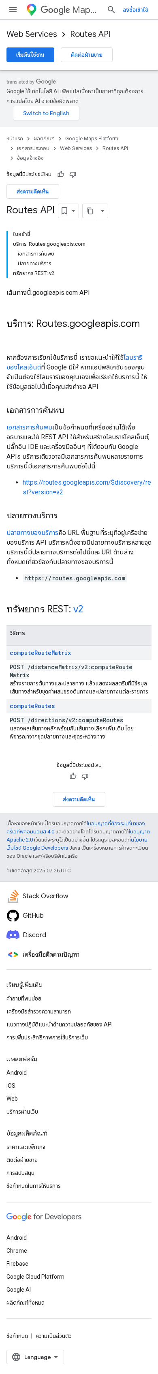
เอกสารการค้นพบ (29, 427)
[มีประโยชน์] (61, 174)
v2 (78, 609)
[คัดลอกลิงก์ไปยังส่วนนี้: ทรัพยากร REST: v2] (91, 610)
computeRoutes (32, 706)
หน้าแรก (14, 138)
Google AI (18, 1289)
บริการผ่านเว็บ (22, 1111)
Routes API (90, 34)
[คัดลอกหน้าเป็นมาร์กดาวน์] (90, 211)
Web (12, 1098)
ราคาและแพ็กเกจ (25, 1147)
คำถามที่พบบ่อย (23, 998)
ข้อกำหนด (17, 1336)
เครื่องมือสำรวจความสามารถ (38, 1011)
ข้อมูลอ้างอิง (30, 158)
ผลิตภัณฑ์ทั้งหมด (25, 1302)
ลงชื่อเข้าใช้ (135, 9)
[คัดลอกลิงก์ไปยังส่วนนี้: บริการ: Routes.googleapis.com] (14, 337)
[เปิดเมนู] (13, 9)
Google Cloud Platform (35, 1276)
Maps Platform (86, 9)
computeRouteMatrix (40, 653)
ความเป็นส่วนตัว (54, 1336)
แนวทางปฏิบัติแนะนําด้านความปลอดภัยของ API (59, 1024)
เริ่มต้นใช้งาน (30, 54)
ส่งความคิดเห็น (33, 191)
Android (16, 1072)
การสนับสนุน (20, 1173)
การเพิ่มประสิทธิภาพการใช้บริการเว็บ (47, 1037)
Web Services (31, 34)
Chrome (16, 1250)
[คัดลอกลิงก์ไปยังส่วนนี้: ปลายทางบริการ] (66, 516)
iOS (10, 1085)
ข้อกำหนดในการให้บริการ (33, 1186)
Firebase (17, 1263)
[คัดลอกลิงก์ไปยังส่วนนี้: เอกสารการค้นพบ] (72, 411)
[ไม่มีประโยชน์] (73, 174)
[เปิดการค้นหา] (111, 10)
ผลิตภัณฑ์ (44, 138)
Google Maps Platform (91, 138)
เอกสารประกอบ (33, 148)
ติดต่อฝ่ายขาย (86, 54)
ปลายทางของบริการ (32, 533)
